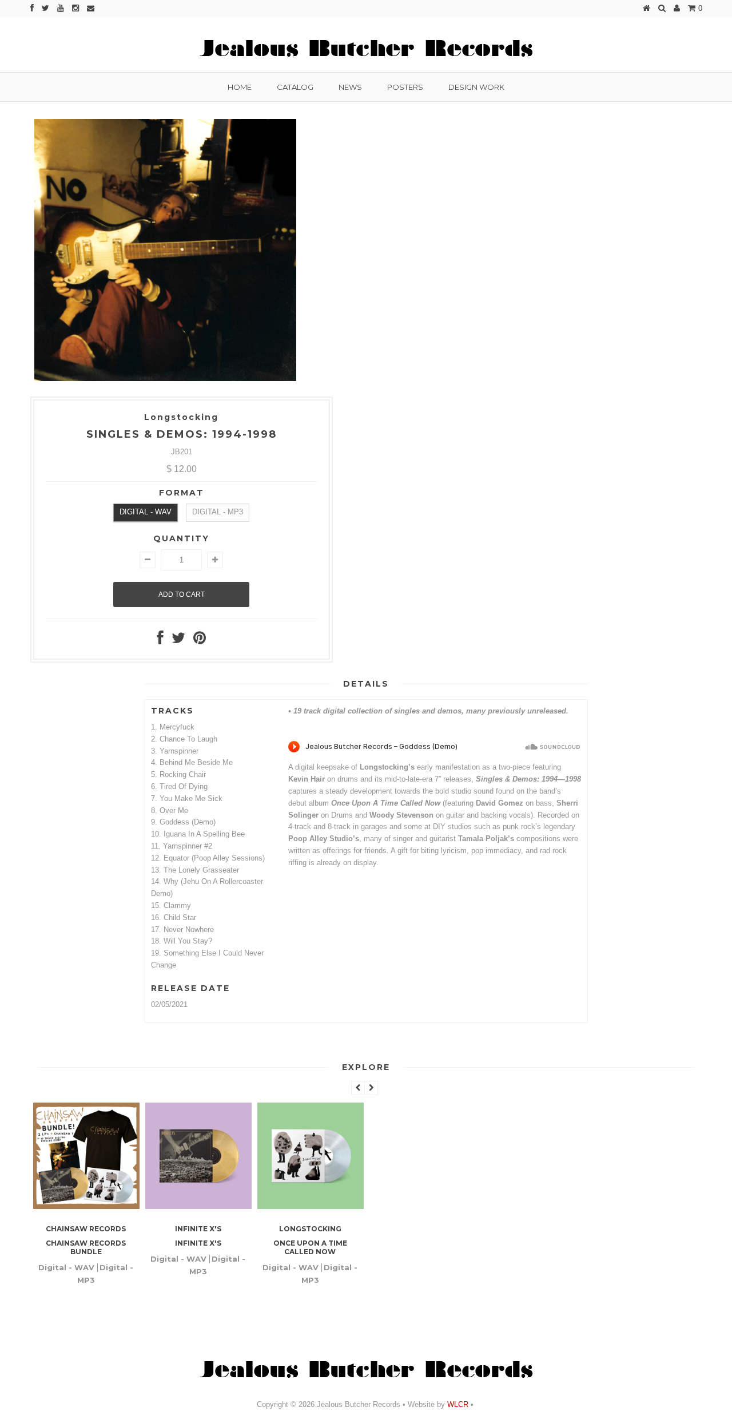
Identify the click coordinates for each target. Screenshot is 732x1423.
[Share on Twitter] (178, 640)
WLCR (456, 1404)
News (350, 87)
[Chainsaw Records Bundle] (86, 1206)
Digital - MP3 (217, 512)
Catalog (295, 87)
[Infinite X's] (198, 1206)
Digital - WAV (146, 512)
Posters (405, 87)
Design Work (476, 87)
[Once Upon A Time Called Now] (310, 1206)
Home (240, 87)
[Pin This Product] (199, 640)
